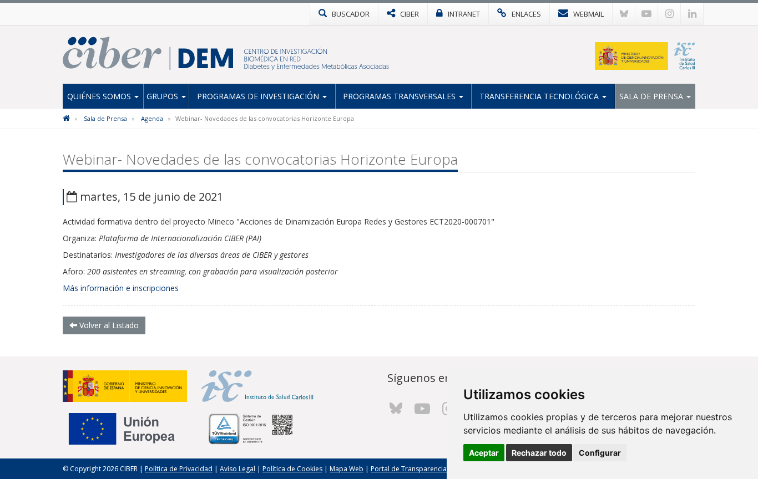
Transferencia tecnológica (540, 96)
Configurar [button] (600, 452)
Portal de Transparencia (409, 468)
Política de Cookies (292, 468)
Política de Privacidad (179, 468)
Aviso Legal (237, 468)
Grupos (163, 96)
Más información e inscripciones (121, 288)
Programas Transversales (400, 96)
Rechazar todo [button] (539, 452)
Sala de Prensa (652, 96)
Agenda (152, 118)
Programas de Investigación (259, 96)
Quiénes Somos (100, 96)
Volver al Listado (108, 325)
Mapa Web (346, 468)
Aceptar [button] (484, 452)
